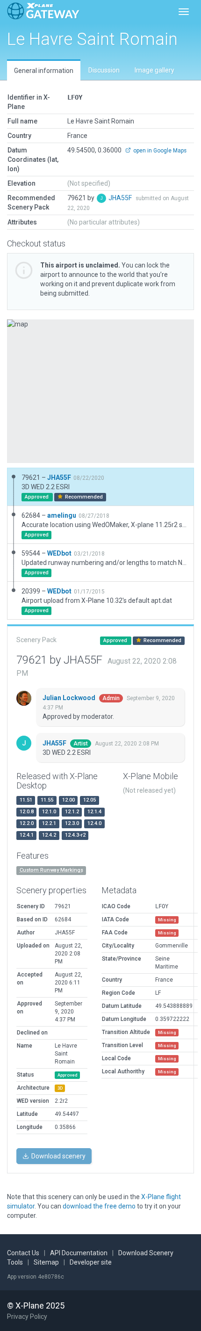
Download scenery (58, 1156)
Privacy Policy (27, 1316)
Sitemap (46, 1262)
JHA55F (120, 198)
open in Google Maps (159, 150)
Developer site (91, 1262)
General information (43, 70)
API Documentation (79, 1253)
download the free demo (99, 1206)
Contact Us (23, 1253)
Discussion (104, 70)
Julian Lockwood (70, 698)
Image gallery (154, 70)
